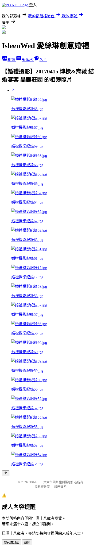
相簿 (12, 60)
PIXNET (33, 482)
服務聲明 (60, 487)
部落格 (28, 60)
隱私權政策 (42, 487)
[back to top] (5, 473)
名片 (43, 60)
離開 (27, 542)
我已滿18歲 (11, 542)
